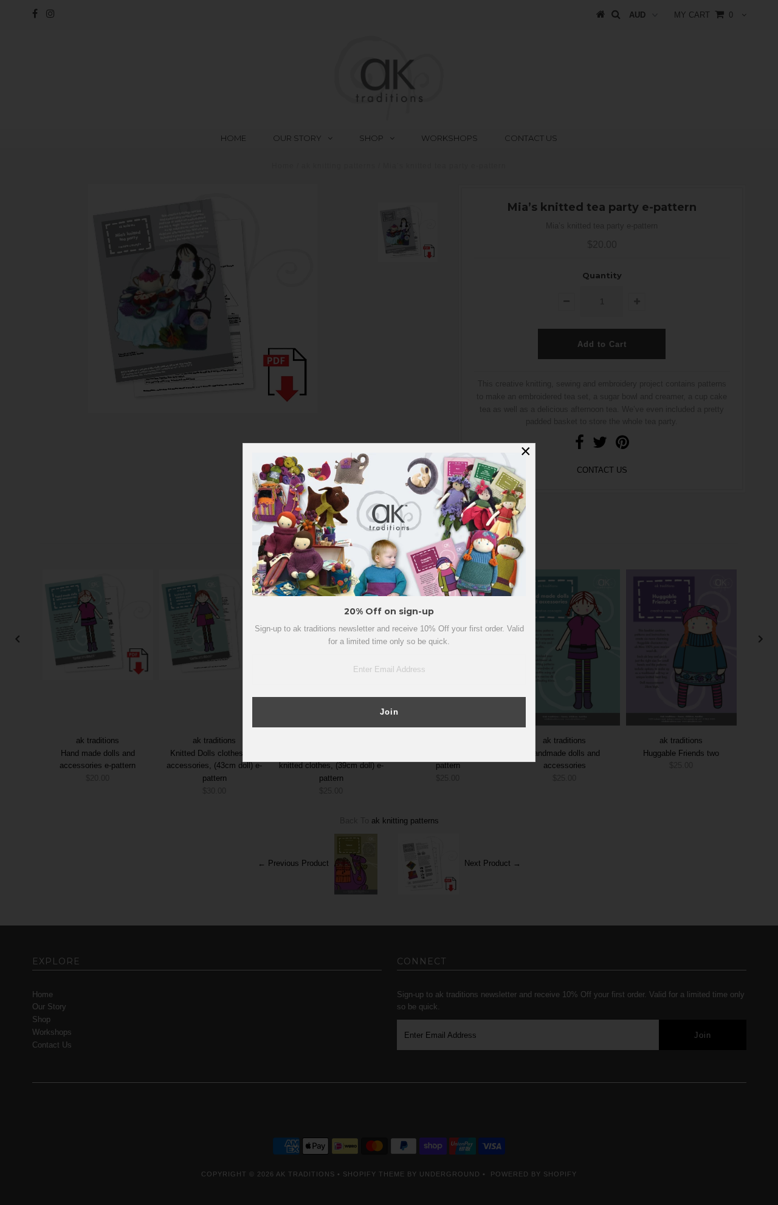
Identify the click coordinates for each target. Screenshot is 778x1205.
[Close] (526, 453)
